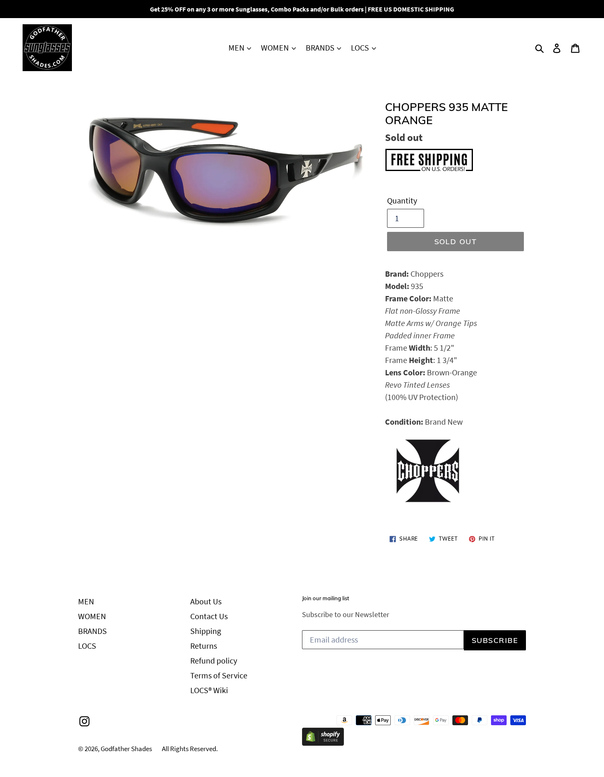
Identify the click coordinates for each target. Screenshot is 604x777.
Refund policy (213, 660)
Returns (203, 646)
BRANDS (321, 47)
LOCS (361, 47)
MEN (237, 47)
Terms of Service (218, 675)
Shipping (205, 631)
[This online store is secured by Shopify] (323, 743)
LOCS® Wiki (209, 690)
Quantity (402, 200)
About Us (205, 601)
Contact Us (209, 616)
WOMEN (275, 47)
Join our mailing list (325, 598)
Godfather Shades (126, 748)
